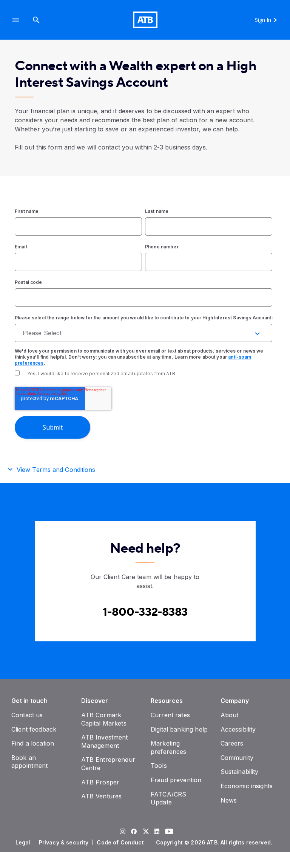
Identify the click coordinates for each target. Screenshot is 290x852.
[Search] (36, 20)
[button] (16, 20)
